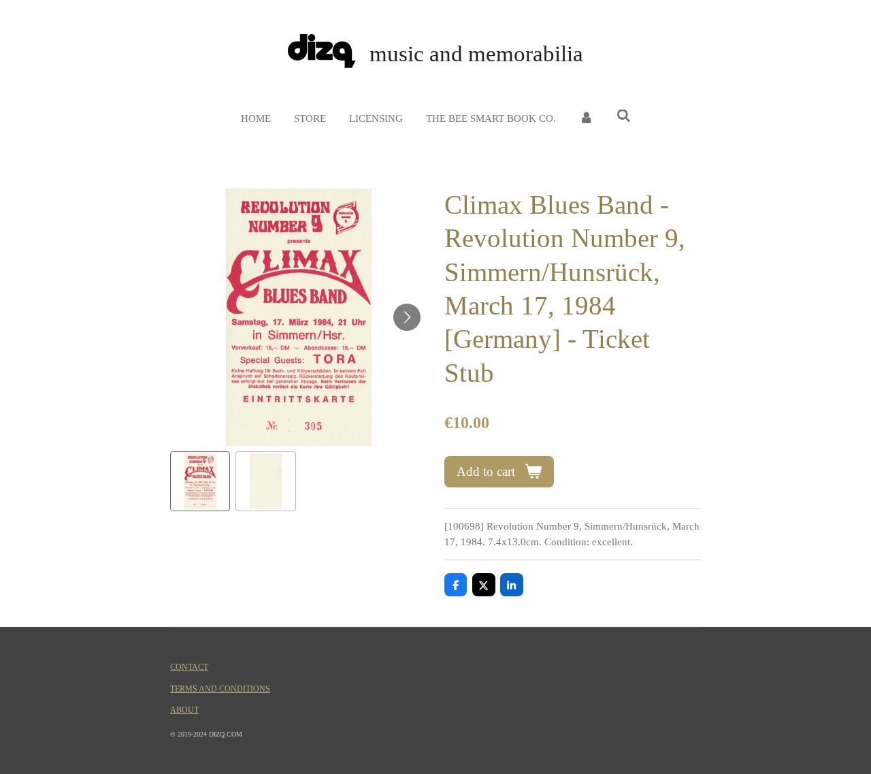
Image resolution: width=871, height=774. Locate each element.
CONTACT (189, 667)
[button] (200, 481)
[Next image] (407, 317)
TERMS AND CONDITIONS (220, 689)
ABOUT (184, 710)
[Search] (623, 117)
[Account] (586, 119)
